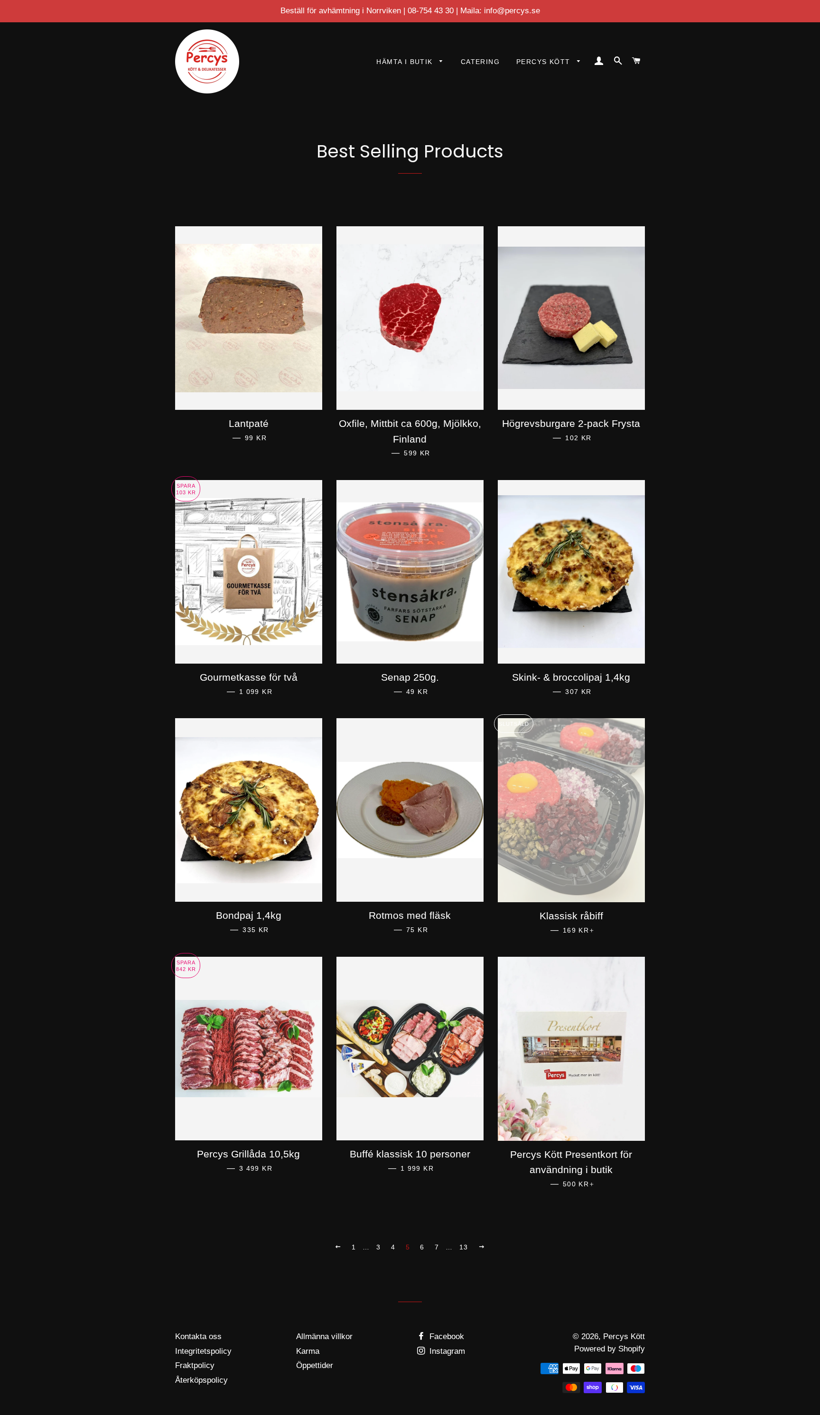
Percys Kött (544, 61)
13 (463, 1247)
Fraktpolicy (194, 1365)
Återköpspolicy (201, 1380)
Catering (480, 61)
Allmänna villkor (324, 1336)
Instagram (446, 1351)
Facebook (445, 1336)
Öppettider (314, 1365)
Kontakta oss (198, 1336)
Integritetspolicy (203, 1351)
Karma (307, 1351)
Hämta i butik (405, 61)
